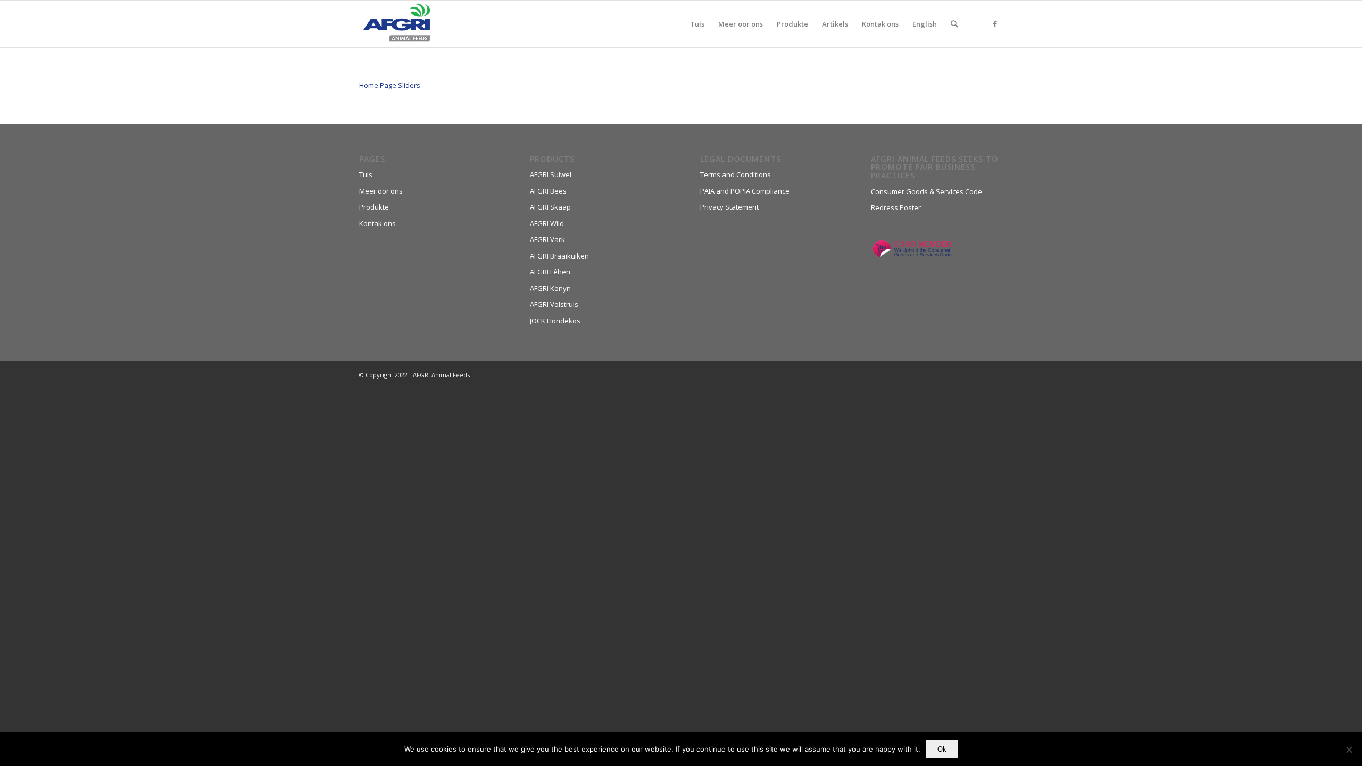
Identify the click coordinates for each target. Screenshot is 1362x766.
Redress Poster (896, 207)
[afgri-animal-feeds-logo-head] (396, 24)
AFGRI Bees (548, 191)
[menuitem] (697, 24)
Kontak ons (377, 223)
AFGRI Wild (547, 223)
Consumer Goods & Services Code (926, 191)
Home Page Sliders (389, 85)
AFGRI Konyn (550, 288)
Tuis (365, 174)
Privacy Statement (729, 207)
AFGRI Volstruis (554, 304)
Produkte (374, 207)
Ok (941, 749)
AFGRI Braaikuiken (559, 256)
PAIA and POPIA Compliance (745, 191)
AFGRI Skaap (550, 207)
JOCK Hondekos (555, 321)
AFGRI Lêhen (550, 272)
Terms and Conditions (735, 174)
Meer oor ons (381, 191)
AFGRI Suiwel (550, 174)
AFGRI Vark (547, 239)
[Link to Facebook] (995, 23)
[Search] (954, 24)
